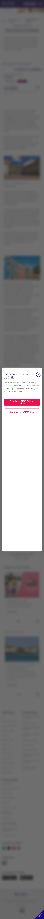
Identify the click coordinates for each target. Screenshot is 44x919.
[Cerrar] (39, 374)
